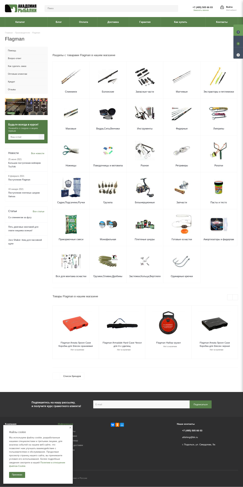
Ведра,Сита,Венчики (108, 128)
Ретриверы (182, 165)
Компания (10, 424)
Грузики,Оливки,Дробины (107, 276)
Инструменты (145, 128)
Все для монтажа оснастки (71, 276)
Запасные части (145, 91)
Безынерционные (145, 202)
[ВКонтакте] (113, 425)
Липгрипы (218, 128)
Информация (65, 424)
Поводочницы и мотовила (108, 165)
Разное (145, 165)
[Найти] (174, 8)
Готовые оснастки (182, 239)
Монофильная (108, 239)
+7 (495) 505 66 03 (203, 7)
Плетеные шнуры (145, 239)
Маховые (71, 128)
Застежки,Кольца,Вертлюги (145, 276)
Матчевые (182, 91)
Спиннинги (71, 91)
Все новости (37, 153)
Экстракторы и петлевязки (218, 91)
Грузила (107, 202)
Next (235, 297)
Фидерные (182, 128)
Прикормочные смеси (71, 239)
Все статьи (38, 211)
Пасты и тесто (218, 202)
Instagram (235, 478)
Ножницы (71, 165)
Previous (230, 297)
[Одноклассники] (117, 425)
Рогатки (218, 165)
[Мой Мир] (122, 425)
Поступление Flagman (19, 179)
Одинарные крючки (182, 276)
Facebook (227, 478)
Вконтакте (219, 478)
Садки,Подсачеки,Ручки (71, 202)
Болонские (108, 91)
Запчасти (181, 202)
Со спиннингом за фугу (20, 217)
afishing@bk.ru (190, 437)
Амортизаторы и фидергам (218, 239)
